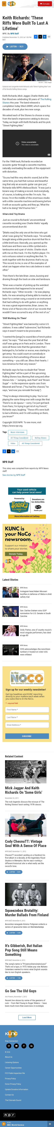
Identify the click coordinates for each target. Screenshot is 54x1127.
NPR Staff (14, 33)
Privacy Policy (10, 1079)
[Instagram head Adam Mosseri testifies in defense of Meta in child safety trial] (11, 592)
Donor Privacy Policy (13, 1084)
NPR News (24, 588)
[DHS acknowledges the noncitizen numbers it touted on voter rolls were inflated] (11, 650)
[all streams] (50, 1124)
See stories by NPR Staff (14, 475)
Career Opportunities (13, 1068)
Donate (45, 4)
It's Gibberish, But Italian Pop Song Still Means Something (23, 950)
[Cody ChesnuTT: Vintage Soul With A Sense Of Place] (25, 825)
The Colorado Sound (13, 1100)
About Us (8, 1057)
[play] (3, 1124)
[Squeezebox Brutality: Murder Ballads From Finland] (25, 894)
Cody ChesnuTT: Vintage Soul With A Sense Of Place (25, 843)
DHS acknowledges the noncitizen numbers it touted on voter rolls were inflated (35, 652)
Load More (27, 1017)
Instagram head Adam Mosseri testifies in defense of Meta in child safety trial (35, 594)
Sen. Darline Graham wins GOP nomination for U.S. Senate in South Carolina (35, 613)
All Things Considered (19, 438)
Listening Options (12, 1062)
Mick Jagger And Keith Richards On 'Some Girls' (23, 790)
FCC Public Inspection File (15, 1073)
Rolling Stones (40, 438)
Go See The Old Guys (20, 991)
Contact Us (9, 1095)
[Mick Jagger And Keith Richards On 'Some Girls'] (25, 771)
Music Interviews (17, 432)
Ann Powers (9, 997)
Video (13, 443)
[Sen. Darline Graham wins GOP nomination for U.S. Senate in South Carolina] (11, 611)
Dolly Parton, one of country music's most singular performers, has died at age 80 (35, 633)
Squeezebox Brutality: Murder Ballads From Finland (27, 912)
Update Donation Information (16, 1089)
